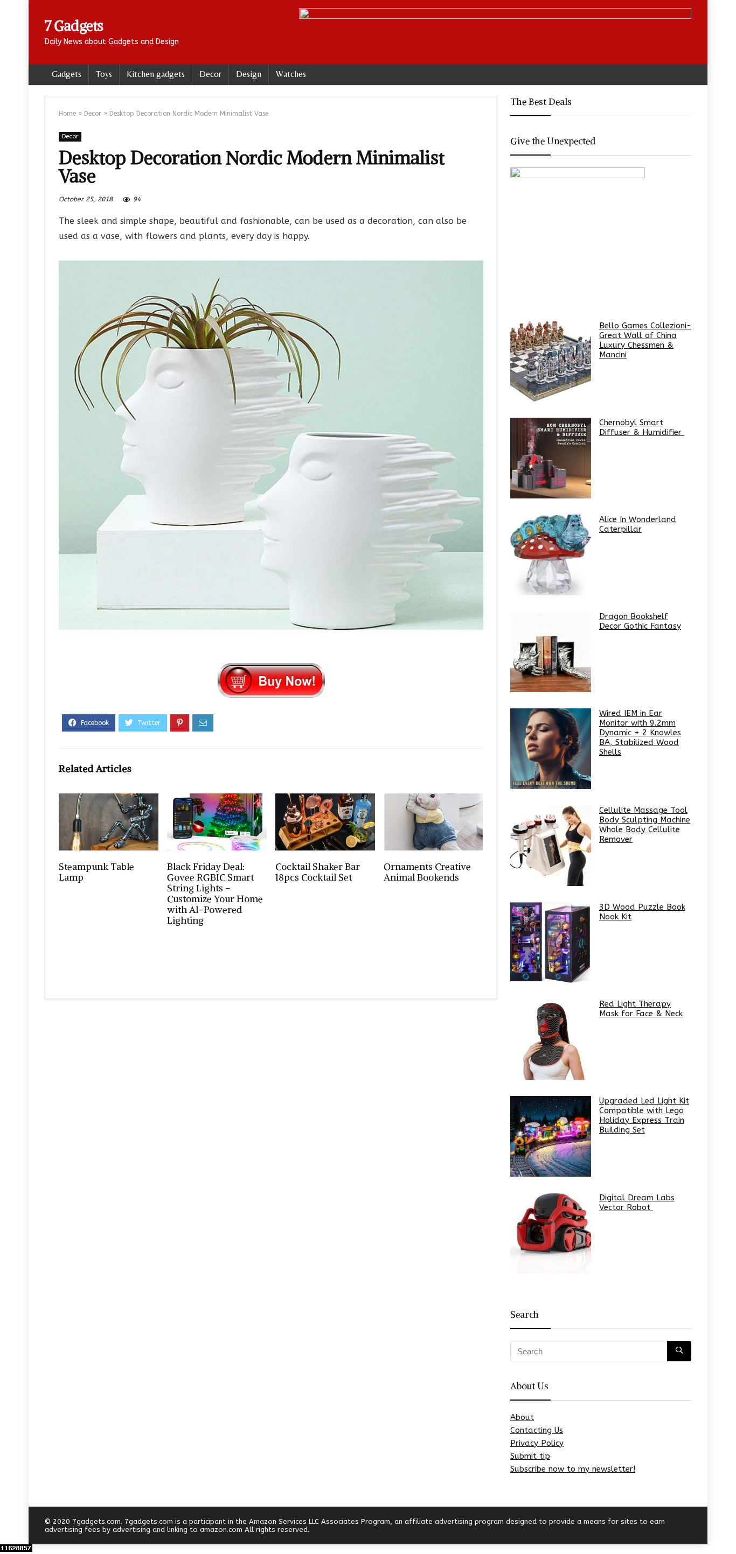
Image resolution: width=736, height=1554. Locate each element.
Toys (104, 74)
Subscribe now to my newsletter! (572, 1469)
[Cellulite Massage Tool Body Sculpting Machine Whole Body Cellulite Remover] (550, 845)
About (522, 1417)
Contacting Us (536, 1430)
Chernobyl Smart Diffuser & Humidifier (641, 427)
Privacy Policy (537, 1443)
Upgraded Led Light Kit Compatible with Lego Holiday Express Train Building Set (644, 1115)
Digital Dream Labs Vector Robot (637, 1202)
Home (67, 113)
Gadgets (66, 74)
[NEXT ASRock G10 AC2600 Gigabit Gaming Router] (725, 1527)
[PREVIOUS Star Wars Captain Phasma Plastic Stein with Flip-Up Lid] (11, 1527)
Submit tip (530, 1456)
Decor (210, 74)
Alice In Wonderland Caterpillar (637, 524)
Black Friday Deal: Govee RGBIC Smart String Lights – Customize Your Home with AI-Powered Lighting (215, 893)
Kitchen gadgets (156, 74)
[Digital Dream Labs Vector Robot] (550, 1233)
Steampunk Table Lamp (96, 872)
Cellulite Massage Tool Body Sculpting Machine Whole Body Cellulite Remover (644, 824)
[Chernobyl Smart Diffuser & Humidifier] (550, 458)
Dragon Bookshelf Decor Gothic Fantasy (640, 621)
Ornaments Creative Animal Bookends (427, 872)
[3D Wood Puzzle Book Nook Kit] (550, 942)
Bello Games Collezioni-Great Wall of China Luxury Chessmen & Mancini (645, 340)
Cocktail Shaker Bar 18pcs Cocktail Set (317, 872)
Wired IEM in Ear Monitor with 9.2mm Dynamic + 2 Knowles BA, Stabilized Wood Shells (640, 732)
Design (248, 74)
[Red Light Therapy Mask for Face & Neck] (550, 1039)
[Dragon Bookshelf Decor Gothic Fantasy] (550, 651)
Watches (291, 74)
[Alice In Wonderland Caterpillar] (550, 555)
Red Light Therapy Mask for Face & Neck (641, 1008)
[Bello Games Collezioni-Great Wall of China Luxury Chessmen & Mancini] (550, 361)
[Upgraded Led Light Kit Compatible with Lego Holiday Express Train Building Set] (550, 1136)
